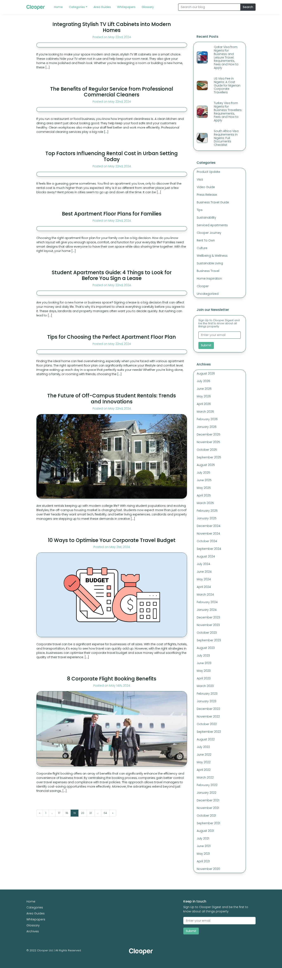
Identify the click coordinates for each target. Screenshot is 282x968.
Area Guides (35, 913)
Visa (200, 179)
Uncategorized (207, 294)
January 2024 (207, 610)
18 (66, 813)
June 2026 (204, 389)
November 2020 (208, 869)
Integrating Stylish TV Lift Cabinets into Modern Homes (111, 27)
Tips (200, 210)
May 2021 (203, 854)
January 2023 (206, 701)
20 (82, 813)
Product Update (208, 172)
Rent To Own (206, 240)
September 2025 (209, 457)
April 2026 (204, 404)
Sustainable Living (210, 263)
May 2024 (204, 579)
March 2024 (205, 594)
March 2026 (205, 412)
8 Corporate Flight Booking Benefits (111, 678)
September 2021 (208, 823)
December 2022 (208, 709)
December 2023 (208, 617)
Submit (206, 345)
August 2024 (206, 556)
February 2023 (207, 694)
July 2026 (203, 381)
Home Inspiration (209, 278)
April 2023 (204, 678)
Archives (32, 931)
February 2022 (207, 785)
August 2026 (206, 373)
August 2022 (206, 739)
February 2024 (207, 602)
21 (90, 813)
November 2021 (208, 808)
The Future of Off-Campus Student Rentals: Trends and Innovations (111, 398)
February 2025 (207, 511)
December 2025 (208, 434)
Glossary (33, 925)
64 (105, 813)
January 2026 (207, 427)
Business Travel (208, 271)
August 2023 (206, 648)
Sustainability (206, 217)
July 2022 (203, 747)
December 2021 (208, 800)
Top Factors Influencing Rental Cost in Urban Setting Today (111, 156)
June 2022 (204, 755)
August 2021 (205, 831)
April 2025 (204, 495)
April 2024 (204, 587)
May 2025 (204, 488)
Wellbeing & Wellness (212, 256)
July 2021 (203, 838)
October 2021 (206, 815)
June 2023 (204, 663)
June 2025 (204, 480)
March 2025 (205, 503)
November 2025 (208, 442)
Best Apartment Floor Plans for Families (111, 213)
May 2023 (204, 671)
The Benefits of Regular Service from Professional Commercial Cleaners (111, 91)
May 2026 (204, 396)
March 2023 (205, 686)
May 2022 (204, 762)
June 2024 (204, 572)
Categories (34, 907)
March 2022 (205, 777)
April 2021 (203, 861)
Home (30, 901)
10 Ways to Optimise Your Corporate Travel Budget (111, 540)
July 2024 (203, 564)
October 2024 (207, 541)
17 (59, 813)
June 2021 (204, 846)
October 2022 (207, 724)
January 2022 (206, 793)
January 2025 (207, 518)
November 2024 (208, 533)
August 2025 (206, 465)
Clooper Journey (209, 233)
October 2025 (207, 450)
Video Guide (206, 187)
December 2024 (208, 526)
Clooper (203, 286)
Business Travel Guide (213, 202)
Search (248, 7)
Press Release (207, 195)
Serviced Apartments (212, 225)
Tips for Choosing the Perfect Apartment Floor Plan (111, 337)
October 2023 (207, 633)
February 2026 (207, 419)
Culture (202, 248)
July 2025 (203, 473)
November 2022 (208, 716)
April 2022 (204, 770)
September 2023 (209, 640)
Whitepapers (35, 919)
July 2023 (203, 655)
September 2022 (209, 732)
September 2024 (209, 549)
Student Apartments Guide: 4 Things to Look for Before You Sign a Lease (112, 275)
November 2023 (208, 625)
